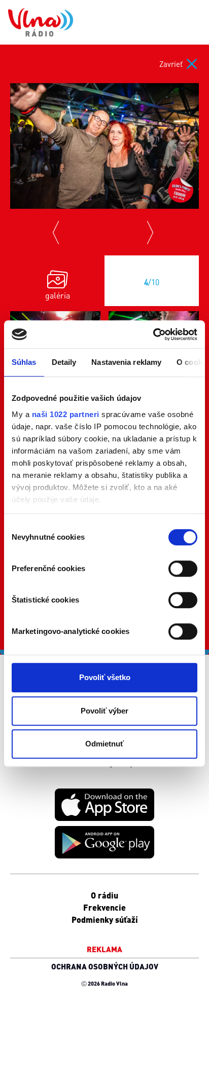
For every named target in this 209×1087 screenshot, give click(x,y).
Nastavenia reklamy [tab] (126, 362)
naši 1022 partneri (65, 414)
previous (57, 232)
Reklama (104, 949)
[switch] (182, 568)
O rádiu (104, 895)
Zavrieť (171, 64)
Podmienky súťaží (105, 919)
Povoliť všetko (104, 677)
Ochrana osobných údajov (104, 966)
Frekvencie (104, 907)
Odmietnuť (104, 743)
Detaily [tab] (64, 362)
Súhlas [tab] (24, 362)
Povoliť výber (104, 710)
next (151, 232)
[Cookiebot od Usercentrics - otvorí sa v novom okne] (153, 334)
